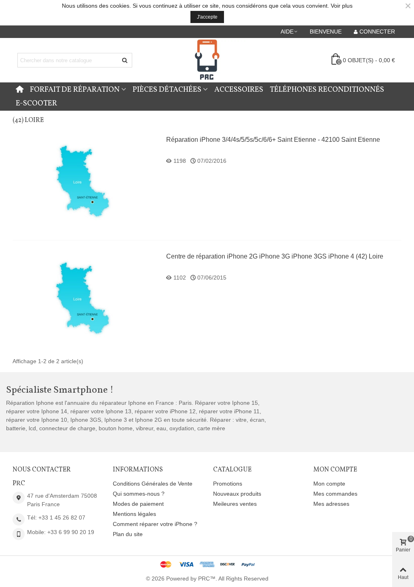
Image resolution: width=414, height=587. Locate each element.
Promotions (227, 483)
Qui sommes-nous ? (139, 493)
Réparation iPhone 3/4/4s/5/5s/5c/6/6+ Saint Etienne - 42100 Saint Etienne (273, 139)
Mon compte (329, 483)
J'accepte (207, 17)
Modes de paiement (138, 504)
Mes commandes (335, 493)
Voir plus (342, 5)
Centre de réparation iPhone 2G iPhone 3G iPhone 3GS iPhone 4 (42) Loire (274, 256)
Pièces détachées (167, 89)
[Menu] (20, 89)
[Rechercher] (125, 60)
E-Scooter (36, 103)
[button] (289, 31)
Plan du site (128, 534)
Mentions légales (134, 514)
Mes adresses (331, 504)
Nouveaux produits (237, 493)
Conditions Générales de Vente (152, 483)
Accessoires (238, 89)
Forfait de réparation (75, 89)
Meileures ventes (235, 504)
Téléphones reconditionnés (327, 89)
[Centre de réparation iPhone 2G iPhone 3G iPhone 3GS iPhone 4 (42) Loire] (85, 298)
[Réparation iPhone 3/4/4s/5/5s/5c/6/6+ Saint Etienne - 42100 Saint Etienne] (85, 181)
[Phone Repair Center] (207, 60)
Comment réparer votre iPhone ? (155, 524)
